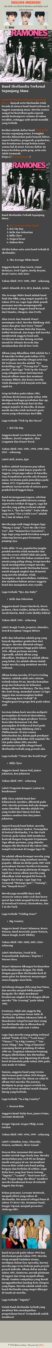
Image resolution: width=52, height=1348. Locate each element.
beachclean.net (20, 156)
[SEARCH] (46, 27)
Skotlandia (41, 130)
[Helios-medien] (26, 18)
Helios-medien (26, 2)
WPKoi (41, 1345)
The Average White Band (23, 225)
